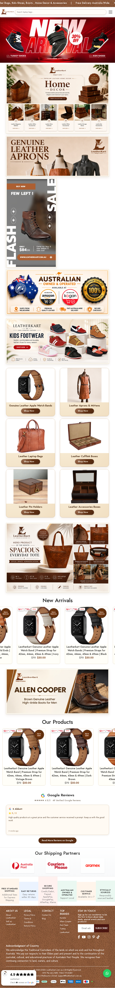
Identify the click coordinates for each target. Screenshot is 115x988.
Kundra (63, 914)
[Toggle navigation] (110, 12)
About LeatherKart (11, 913)
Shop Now (29, 407)
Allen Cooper (65, 918)
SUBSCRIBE (101, 924)
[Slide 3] (60, 55)
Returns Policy (29, 922)
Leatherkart (64, 928)
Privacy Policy (29, 911)
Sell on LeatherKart (11, 919)
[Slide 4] (65, 55)
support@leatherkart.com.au (70, 972)
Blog (44, 915)
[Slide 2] (55, 55)
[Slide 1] (49, 55)
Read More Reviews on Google (57, 836)
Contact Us (46, 911)
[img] (57, 152)
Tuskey (63, 925)
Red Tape (64, 921)
